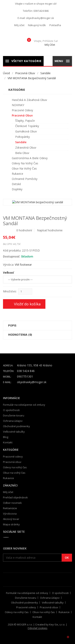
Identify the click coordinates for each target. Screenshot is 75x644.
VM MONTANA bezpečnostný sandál (32, 78)
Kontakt (7, 442)
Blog (5, 437)
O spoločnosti (11, 410)
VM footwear (23, 264)
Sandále (45, 73)
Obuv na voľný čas (24, 168)
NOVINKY (18, 105)
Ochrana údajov (13, 421)
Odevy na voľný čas (25, 163)
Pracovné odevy (22, 110)
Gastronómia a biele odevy (30, 158)
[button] (19, 25)
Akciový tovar (11, 519)
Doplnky (17, 189)
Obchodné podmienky (16, 426)
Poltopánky (22, 137)
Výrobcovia (10, 513)
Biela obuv (22, 153)
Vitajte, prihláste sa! (46, 42)
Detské (16, 184)
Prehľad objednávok (15, 497)
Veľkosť (8, 272)
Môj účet (8, 492)
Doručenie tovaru (13, 415)
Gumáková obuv (26, 131)
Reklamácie (10, 508)
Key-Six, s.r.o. (57, 624)
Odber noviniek (12, 503)
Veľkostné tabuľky (14, 431)
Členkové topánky (27, 126)
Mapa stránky (11, 524)
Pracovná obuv (25, 73)
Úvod (6, 73)
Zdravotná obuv (25, 147)
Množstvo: (10, 291)
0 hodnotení (24, 230)
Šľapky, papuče (25, 120)
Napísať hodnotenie (50, 230)
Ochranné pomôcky (24, 179)
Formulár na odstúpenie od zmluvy (24, 404)
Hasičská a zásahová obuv (29, 100)
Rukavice (17, 174)
